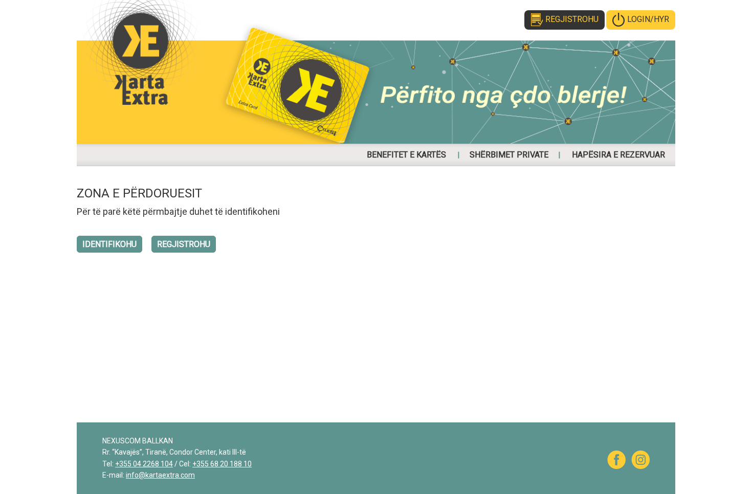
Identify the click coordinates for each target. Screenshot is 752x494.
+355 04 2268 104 (144, 464)
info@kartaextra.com (160, 475)
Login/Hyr (648, 19)
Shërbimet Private (509, 155)
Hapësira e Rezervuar (618, 155)
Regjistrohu (572, 19)
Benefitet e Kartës (406, 155)
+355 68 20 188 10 (222, 464)
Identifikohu (109, 244)
